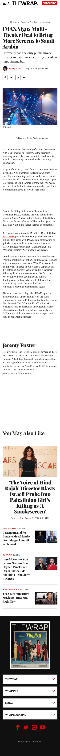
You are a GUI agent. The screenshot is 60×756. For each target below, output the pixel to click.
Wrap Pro (11, 691)
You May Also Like (24, 432)
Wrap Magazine (15, 714)
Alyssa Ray (18, 518)
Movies (46, 22)
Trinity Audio (32, 138)
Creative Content (29, 22)
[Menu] (6, 3)
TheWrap (11, 679)
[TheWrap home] (25, 3)
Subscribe (49, 3)
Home (13, 22)
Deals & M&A (9, 528)
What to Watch (11, 589)
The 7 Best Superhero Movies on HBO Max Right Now (16, 597)
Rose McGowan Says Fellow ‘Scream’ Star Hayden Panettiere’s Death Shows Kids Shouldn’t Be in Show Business (16, 568)
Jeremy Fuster (15, 68)
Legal (9, 703)
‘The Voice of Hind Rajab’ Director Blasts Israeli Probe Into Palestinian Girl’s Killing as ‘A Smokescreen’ (30, 496)
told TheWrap (9, 236)
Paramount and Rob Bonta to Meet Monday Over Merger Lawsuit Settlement (16, 538)
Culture (7, 555)
